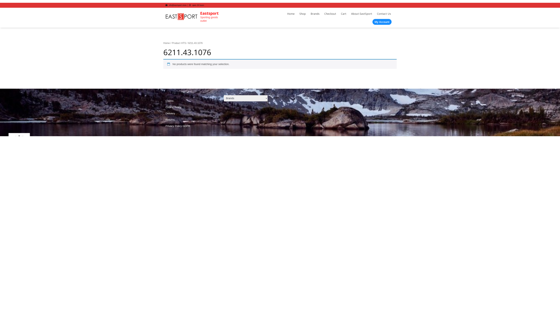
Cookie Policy (173, 107)
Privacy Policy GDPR (178, 126)
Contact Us (384, 13)
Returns (170, 119)
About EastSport (361, 13)
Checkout (330, 13)
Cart (343, 13)
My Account (382, 22)
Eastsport (209, 13)
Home (291, 13)
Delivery (170, 113)
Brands (315, 13)
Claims (170, 100)
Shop (302, 13)
